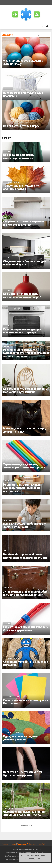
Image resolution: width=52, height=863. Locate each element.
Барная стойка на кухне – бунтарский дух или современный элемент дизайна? (26, 353)
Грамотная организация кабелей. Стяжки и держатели (25, 628)
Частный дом (9, 808)
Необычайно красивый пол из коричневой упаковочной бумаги (25, 556)
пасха (17, 35)
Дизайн (6, 218)
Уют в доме (8, 151)
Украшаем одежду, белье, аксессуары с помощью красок (24, 466)
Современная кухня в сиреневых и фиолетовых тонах (25, 223)
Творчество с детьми (11, 182)
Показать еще (26, 826)
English (13, 844)
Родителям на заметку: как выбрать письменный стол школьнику (21, 488)
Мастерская (8, 520)
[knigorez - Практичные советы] (26, 14)
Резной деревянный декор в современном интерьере (22, 331)
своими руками (29, 35)
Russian (5, 844)
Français (32, 844)
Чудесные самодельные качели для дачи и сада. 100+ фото (24, 813)
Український (22, 844)
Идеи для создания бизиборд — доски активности (24, 525)
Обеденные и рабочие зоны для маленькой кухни (24, 263)
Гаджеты (7, 623)
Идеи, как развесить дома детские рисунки (20, 738)
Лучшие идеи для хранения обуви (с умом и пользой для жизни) (25, 593)
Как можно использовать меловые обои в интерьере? (22, 295)
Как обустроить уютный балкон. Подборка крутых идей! (25, 390)
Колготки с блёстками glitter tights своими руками (22, 773)
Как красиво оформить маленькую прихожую (18, 156)
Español (41, 844)
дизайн (41, 35)
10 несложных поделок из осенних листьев (21, 187)
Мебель (6, 257)
